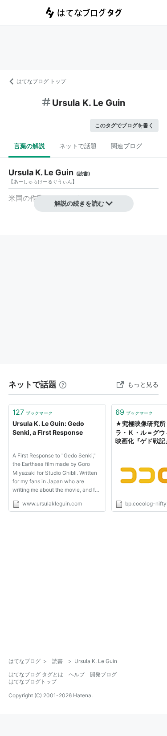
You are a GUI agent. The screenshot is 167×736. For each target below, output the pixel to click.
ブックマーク (32, 412)
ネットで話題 (78, 146)
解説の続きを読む (79, 203)
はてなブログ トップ (41, 81)
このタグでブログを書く (124, 125)
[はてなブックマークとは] (62, 384)
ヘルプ (77, 674)
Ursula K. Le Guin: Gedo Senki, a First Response (48, 428)
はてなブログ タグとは (35, 674)
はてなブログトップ (32, 681)
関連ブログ (126, 146)
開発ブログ (103, 674)
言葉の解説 (29, 146)
